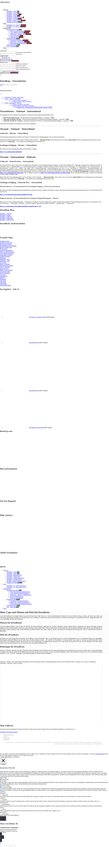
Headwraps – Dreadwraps (20, 41)
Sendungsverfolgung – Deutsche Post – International (23, 105)
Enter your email (21, 65)
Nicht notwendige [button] (5, 785)
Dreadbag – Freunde (14, 19)
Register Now (15, 61)
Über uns (5, 9)
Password (19, 54)
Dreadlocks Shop (13, 38)
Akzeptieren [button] (16, 757)
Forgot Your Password (6, 59)
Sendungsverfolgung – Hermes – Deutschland (22, 101)
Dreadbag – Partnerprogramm (15, 17)
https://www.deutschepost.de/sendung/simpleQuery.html (16, 194)
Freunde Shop (7, 28)
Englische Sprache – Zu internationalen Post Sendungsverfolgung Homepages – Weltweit (34, 107)
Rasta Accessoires (16, 35)
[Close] (3, 818)
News (5, 48)
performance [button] (3, 812)
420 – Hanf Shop (13, 46)
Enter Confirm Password (23, 69)
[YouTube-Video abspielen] (51, 694)
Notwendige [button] (3, 777)
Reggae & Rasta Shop (14, 29)
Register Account (5, 72)
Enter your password (22, 67)
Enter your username (22, 64)
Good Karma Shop (13, 45)
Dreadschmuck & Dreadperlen (21, 43)
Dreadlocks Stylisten (14, 22)
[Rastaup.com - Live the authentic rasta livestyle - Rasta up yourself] (16, 465)
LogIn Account (4, 56)
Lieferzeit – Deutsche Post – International (21, 104)
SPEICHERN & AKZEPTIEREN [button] (9, 815)
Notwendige (5, 779)
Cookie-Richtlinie (99, 754)
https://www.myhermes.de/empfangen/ (11, 152)
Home (1, 84)
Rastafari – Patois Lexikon (16, 20)
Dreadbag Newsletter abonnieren (9, 732)
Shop (4, 23)
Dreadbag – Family (13, 16)
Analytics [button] (2, 798)
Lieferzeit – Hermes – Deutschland (20, 100)
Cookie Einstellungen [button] (6, 757)
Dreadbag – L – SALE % (16, 26)
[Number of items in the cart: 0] (0, 74)
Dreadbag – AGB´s (13, 13)
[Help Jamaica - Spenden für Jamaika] (16, 549)
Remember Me (6, 57)
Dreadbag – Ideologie (14, 14)
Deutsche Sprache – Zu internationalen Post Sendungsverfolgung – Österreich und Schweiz (35, 106)
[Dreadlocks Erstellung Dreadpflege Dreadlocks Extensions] (16, 234)
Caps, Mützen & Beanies (19, 32)
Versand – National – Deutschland (13, 98)
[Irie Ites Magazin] (16, 511)
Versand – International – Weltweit (13, 103)
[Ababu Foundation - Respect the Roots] (16, 563)
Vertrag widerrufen (8, 735)
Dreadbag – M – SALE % (16, 25)
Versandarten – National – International (14, 97)
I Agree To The (10, 71)
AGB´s (5, 736)
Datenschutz (6, 738)
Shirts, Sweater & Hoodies (20, 31)
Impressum (6, 739)
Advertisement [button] (4, 802)
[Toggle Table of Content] (1, 94)
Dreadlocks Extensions (19, 40)
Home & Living (16, 37)
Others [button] (2, 807)
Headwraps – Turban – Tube (20, 34)
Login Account (14, 72)
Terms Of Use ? (15, 71)
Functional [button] (3, 793)
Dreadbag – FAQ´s (13, 11)
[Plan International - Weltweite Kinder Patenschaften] (16, 497)
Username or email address (24, 52)
